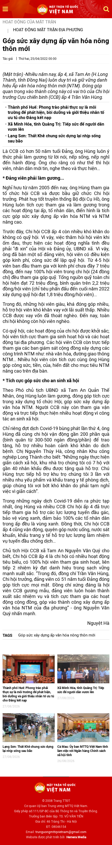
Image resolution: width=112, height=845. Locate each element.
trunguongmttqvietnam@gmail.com (60, 832)
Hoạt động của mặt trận (29, 22)
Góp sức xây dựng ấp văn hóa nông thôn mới (56, 635)
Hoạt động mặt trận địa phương (48, 29)
